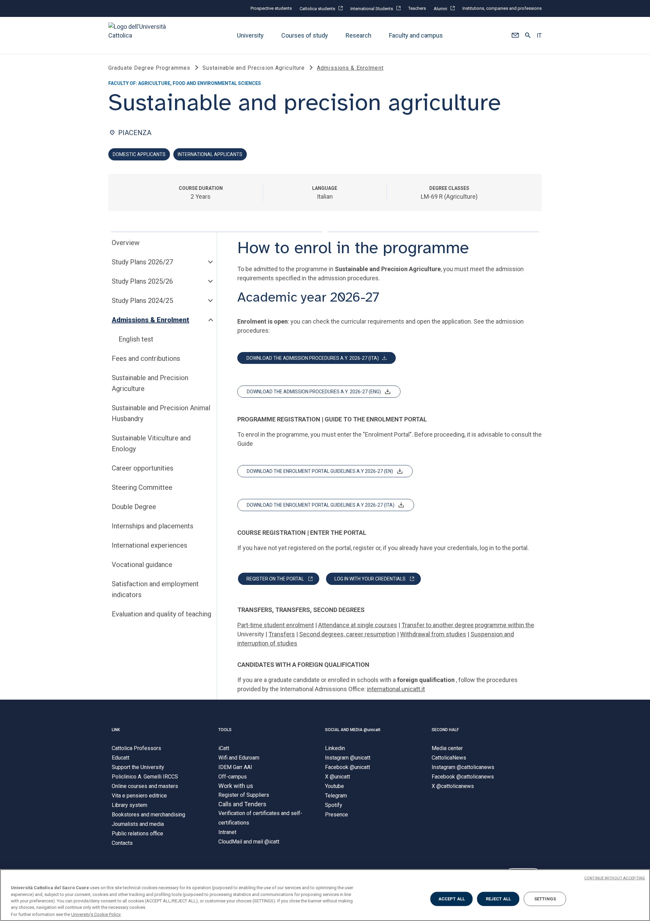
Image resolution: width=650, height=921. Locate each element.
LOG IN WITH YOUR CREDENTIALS (370, 579)
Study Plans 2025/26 (142, 281)
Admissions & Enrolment (150, 320)
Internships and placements (152, 526)
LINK (116, 729)
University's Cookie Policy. (96, 914)
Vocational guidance (142, 565)
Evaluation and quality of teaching (161, 614)
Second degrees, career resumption (347, 634)
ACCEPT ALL (451, 898)
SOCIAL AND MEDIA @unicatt (353, 729)
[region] (325, 895)
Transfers (281, 634)
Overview (125, 243)
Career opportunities (142, 468)
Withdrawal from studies (433, 634)
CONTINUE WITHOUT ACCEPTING (614, 878)
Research (358, 35)
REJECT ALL (498, 898)
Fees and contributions (146, 358)
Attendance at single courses (357, 625)
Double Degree (134, 507)
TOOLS (225, 729)
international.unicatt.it (396, 689)
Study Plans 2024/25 (142, 301)
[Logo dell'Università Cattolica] (140, 35)
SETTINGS (545, 898)
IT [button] (539, 35)
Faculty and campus (416, 35)
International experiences (149, 545)
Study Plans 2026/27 (142, 262)
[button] (515, 35)
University (250, 35)
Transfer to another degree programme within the (468, 625)
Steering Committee (142, 487)
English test (135, 339)
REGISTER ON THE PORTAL (275, 579)
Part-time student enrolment (275, 625)
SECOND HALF (445, 729)
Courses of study (304, 35)
